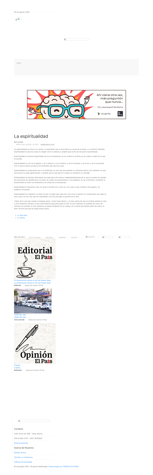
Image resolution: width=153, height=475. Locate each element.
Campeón (62, 237)
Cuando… (18, 365)
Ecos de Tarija (34, 237)
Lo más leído (22, 215)
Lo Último (21, 218)
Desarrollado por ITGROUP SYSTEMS (63, 466)
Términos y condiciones (23, 457)
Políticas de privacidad (23, 462)
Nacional (49, 237)
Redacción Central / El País (27, 144)
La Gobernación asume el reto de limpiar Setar (32, 280)
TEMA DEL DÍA (20, 315)
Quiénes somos (20, 453)
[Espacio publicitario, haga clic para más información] (76, 104)
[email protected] (21, 443)
